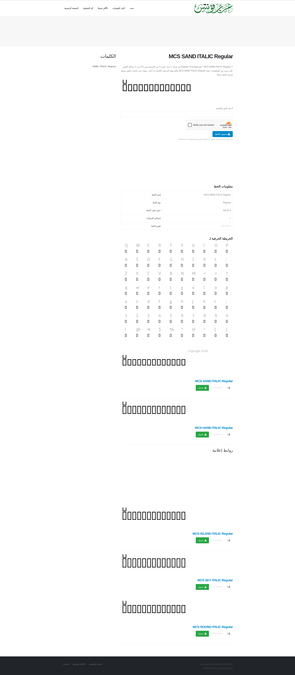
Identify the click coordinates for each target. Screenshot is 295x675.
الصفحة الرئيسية (71, 8)
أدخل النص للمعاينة (224, 108)
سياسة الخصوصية (95, 664)
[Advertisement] (147, 30)
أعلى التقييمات (118, 8)
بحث (132, 8)
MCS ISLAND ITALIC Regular (213, 533)
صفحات (65, 664)
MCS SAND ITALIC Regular (214, 381)
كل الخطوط (88, 8)
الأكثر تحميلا (103, 8)
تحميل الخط (221, 134)
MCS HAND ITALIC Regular (214, 427)
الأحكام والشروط (79, 664)
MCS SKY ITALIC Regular (215, 580)
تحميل (201, 388)
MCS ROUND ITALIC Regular (213, 627)
